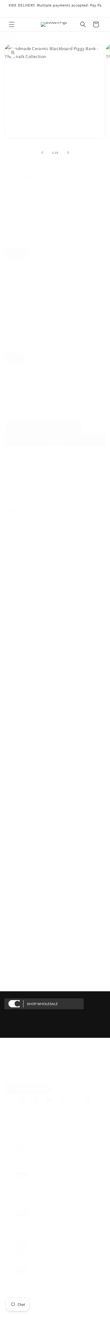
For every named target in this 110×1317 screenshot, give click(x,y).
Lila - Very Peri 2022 (30, 307)
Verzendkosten (49, 227)
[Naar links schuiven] (42, 152)
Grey (63, 267)
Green (17, 254)
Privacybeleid (12, 1292)
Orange (89, 333)
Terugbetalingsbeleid (17, 1287)
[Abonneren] (99, 1076)
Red (41, 267)
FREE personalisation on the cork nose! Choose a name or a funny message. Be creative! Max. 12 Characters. (54, 393)
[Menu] (11, 24)
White (16, 267)
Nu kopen (55, 439)
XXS (14, 357)
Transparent (77, 307)
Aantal (9, 370)
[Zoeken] (83, 24)
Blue (67, 254)
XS (35, 357)
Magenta (19, 280)
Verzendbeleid (13, 1312)
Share (16, 971)
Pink (91, 254)
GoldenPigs (21, 1282)
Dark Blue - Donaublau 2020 (39, 333)
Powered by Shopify (41, 1282)
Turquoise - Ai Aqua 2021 (35, 293)
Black (43, 254)
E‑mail (18, 1076)
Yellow (49, 280)
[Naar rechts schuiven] (68, 152)
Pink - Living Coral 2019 (34, 320)
